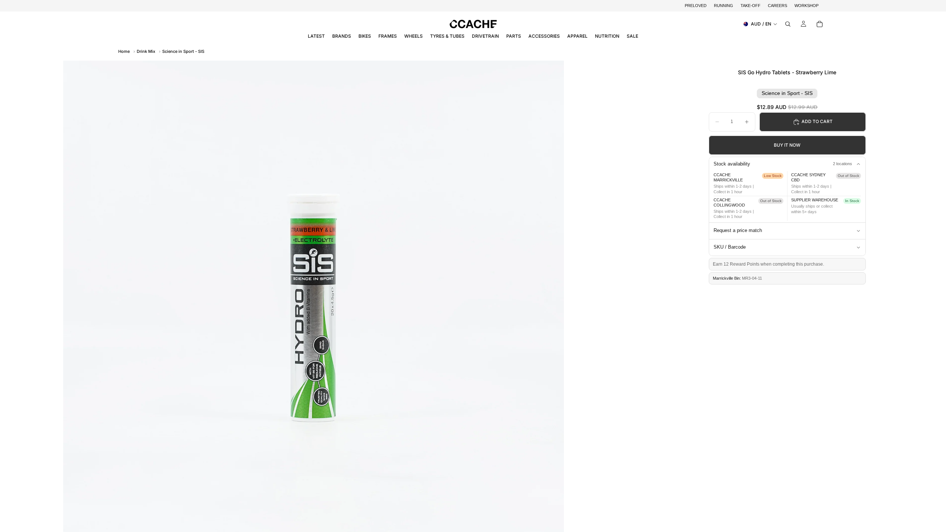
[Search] (788, 24)
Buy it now (787, 145)
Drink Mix (146, 51)
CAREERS (777, 5)
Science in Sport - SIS (183, 51)
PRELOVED (696, 5)
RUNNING (723, 5)
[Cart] (819, 24)
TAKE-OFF (750, 5)
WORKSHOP (806, 5)
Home (124, 51)
